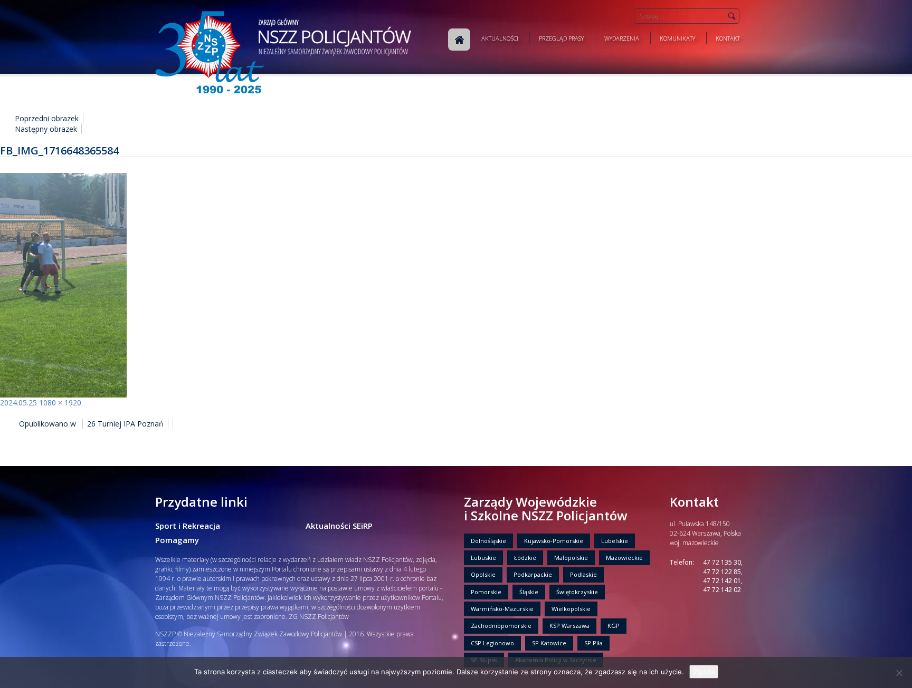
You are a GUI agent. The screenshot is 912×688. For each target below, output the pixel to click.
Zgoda (704, 671)
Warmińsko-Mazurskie (502, 609)
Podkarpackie (533, 574)
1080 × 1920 (60, 403)
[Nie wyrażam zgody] (899, 672)
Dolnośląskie (488, 541)
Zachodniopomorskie (501, 625)
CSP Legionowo (492, 643)
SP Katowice (549, 643)
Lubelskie (614, 541)
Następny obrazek (46, 129)
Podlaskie (583, 574)
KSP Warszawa (569, 625)
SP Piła (593, 643)
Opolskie (483, 574)
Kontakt (728, 38)
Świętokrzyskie (577, 592)
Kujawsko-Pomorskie (553, 541)
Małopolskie (571, 557)
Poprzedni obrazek (47, 118)
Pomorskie (486, 592)
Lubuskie (483, 557)
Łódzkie (525, 557)
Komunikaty (677, 38)
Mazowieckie (624, 557)
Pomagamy (177, 540)
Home (459, 39)
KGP (613, 625)
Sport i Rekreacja (187, 525)
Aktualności (499, 38)
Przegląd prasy (561, 38)
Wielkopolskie (571, 609)
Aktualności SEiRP (339, 525)
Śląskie (528, 592)
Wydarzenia (621, 38)
